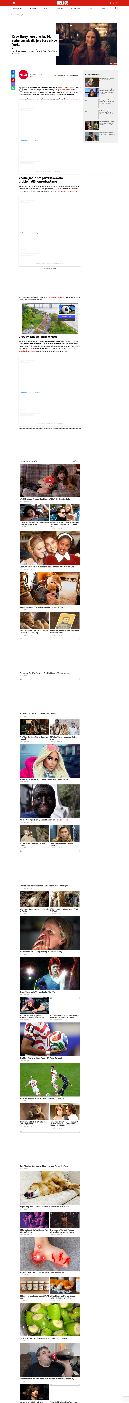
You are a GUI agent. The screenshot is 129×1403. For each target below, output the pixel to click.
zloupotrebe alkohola (56, 297)
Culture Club (75, 8)
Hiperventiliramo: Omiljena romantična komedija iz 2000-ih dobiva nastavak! (107, 123)
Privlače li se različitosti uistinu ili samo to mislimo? (107, 133)
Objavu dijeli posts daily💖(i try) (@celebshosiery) (49, 423)
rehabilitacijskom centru (27, 351)
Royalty (90, 8)
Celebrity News (18, 8)
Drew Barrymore (74, 99)
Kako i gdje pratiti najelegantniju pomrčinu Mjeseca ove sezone (106, 101)
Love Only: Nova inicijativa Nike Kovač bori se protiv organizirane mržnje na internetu (107, 91)
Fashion (33, 8)
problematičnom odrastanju (67, 191)
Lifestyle (60, 8)
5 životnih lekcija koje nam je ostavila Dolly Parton (107, 79)
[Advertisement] (50, 282)
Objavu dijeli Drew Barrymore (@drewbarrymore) (49, 171)
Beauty (46, 8)
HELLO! (32, 76)
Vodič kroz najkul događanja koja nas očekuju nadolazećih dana (107, 112)
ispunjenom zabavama (65, 90)
